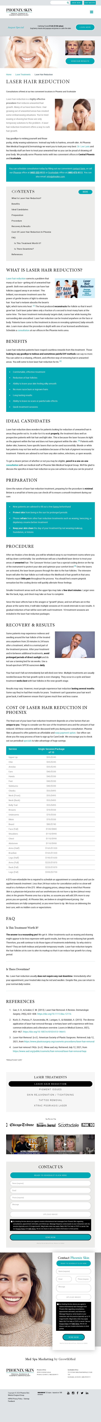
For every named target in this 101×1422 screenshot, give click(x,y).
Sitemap (26, 1399)
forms (56, 506)
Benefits (16, 203)
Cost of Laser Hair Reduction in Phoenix (31, 231)
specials (28, 740)
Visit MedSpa (90, 3)
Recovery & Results (21, 226)
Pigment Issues (50, 1089)
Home (8, 74)
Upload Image (50, 1214)
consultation (23, 330)
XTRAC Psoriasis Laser (50, 1105)
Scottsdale (53, 172)
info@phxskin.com (56, 176)
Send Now (50, 1237)
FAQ (14, 237)
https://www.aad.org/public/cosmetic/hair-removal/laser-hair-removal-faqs (49, 1051)
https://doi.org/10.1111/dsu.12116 (54, 1013)
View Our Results (80, 61)
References (17, 254)
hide (85, 192)
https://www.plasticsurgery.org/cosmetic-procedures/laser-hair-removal (59, 1041)
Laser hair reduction (16, 278)
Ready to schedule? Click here (50, 1175)
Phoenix (17, 172)
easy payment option (65, 732)
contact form (79, 168)
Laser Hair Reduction (50, 1083)
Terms (62, 1243)
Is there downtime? (24, 248)
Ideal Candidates (20, 209)
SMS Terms (32, 1229)
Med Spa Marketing (39, 1359)
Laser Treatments (23, 74)
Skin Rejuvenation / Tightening (50, 1094)
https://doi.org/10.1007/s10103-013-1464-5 (44, 1031)
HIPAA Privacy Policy (15, 1399)
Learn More (85, 27)
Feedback (11, 1401)
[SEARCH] (68, 2)
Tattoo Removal (50, 1100)
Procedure (17, 220)
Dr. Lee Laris (83, 146)
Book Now (76, 3)
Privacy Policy (20, 1229)
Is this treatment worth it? (27, 243)
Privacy (56, 1243)
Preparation (17, 215)
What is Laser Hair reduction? (26, 198)
